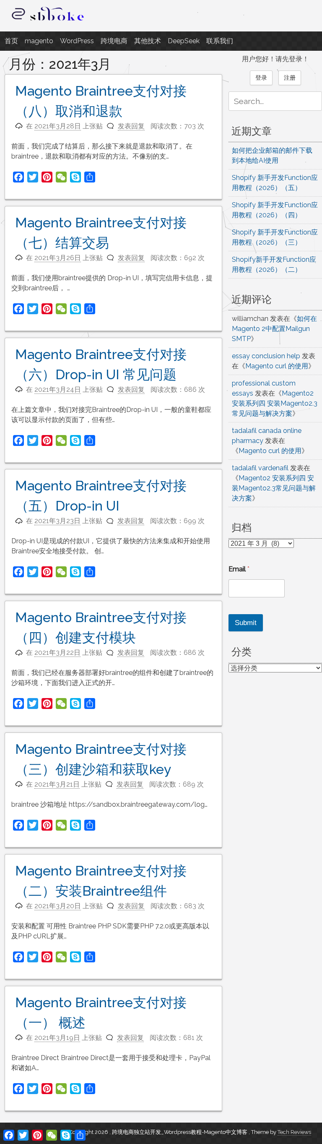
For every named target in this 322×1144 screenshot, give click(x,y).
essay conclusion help (266, 356)
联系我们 (219, 41)
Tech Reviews (294, 1132)
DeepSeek (184, 41)
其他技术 (147, 41)
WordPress (77, 41)
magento (39, 41)
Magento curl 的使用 (276, 366)
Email (239, 569)
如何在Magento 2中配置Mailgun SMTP (274, 329)
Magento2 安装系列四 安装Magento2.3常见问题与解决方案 (274, 403)
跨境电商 (114, 41)
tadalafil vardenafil (260, 468)
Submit (246, 623)
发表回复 (131, 126)
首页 (11, 41)
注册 (290, 77)
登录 (261, 77)
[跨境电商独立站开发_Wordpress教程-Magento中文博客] (48, 21)
